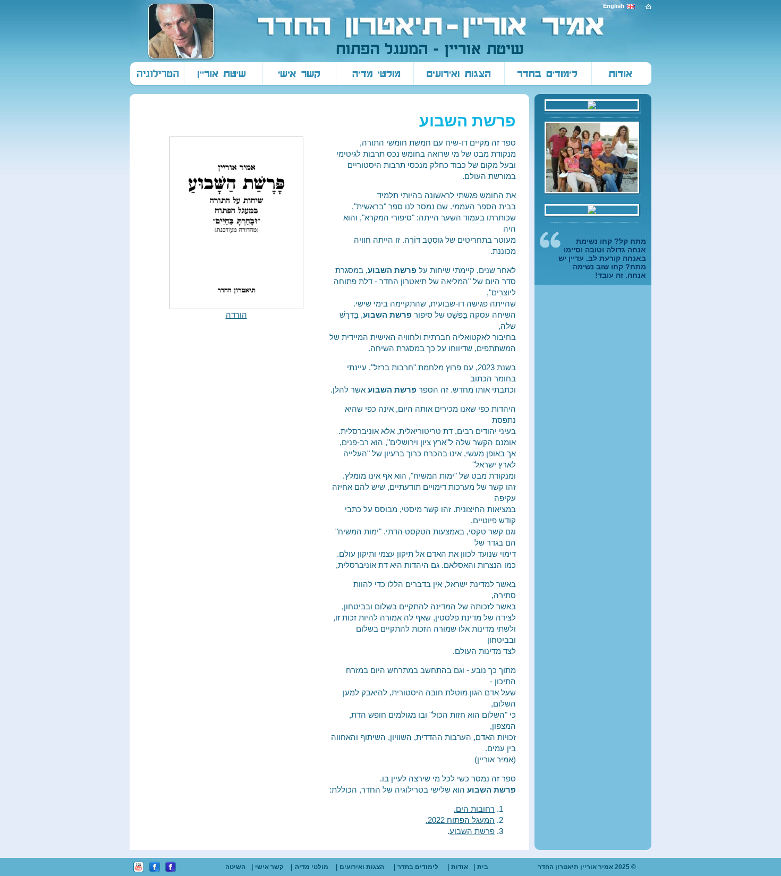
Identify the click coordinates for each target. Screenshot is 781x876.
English (613, 6)
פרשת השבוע (472, 831)
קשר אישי (269, 867)
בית (482, 867)
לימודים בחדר (417, 867)
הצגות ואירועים (361, 867)
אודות (459, 867)
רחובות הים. (474, 808)
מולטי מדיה (311, 867)
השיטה (235, 867)
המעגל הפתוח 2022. (460, 819)
